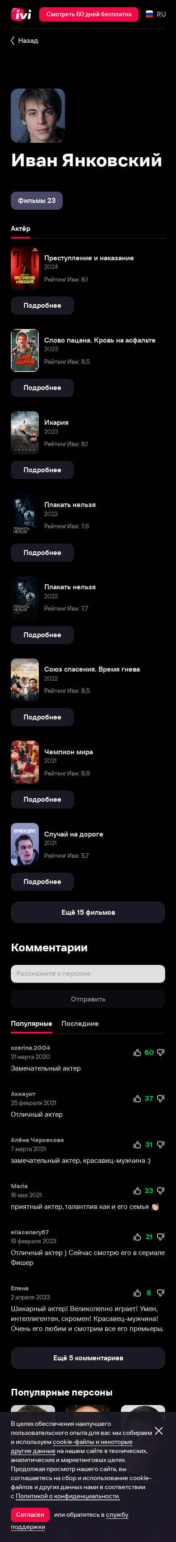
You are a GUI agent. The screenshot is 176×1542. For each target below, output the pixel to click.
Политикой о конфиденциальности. (68, 1496)
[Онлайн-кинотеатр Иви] (23, 14)
